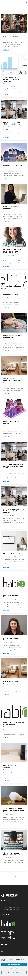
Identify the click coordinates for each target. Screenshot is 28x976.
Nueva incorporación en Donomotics (12, 207)
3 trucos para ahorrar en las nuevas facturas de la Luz (13, 810)
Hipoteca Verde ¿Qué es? (12, 165)
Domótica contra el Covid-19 (14, 939)
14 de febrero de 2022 (9, 297)
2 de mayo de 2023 (9, 83)
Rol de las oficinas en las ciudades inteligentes (13, 123)
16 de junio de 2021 (9, 726)
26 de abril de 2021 (9, 857)
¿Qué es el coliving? (10, 36)
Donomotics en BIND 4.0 (12, 294)
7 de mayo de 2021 (9, 814)
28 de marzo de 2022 (9, 211)
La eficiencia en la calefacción (10, 897)
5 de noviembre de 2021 (10, 470)
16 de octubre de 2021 (9, 515)
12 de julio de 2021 (9, 684)
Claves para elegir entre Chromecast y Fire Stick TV (13, 854)
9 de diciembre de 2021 (10, 383)
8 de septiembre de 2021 (10, 642)
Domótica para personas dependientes (12, 336)
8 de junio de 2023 (9, 39)
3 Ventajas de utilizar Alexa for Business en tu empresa (13, 510)
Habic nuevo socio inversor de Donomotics (13, 723)
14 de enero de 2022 (9, 340)
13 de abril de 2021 (9, 900)
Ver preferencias (14, 972)
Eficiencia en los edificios (13, 554)
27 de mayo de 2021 (9, 769)
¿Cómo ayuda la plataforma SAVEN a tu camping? (12, 79)
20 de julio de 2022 (9, 126)
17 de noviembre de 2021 (10, 426)
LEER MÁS (6, 49)
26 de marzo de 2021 (9, 941)
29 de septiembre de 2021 (10, 556)
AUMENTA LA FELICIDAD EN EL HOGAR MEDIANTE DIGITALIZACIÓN (14, 251)
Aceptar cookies (14, 964)
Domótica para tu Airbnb (12, 681)
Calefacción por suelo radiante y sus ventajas (12, 379)
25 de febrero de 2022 (9, 255)
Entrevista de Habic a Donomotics (11, 596)
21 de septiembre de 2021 (10, 599)
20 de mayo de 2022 (9, 168)
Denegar (14, 968)
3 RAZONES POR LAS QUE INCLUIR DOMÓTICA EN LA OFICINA (13, 466)
